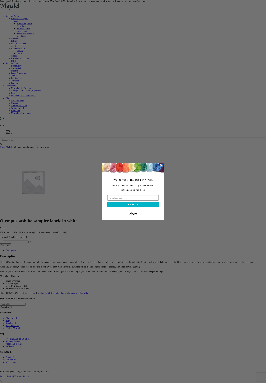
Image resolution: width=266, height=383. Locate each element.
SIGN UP (133, 204)
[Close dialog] (161, 165)
